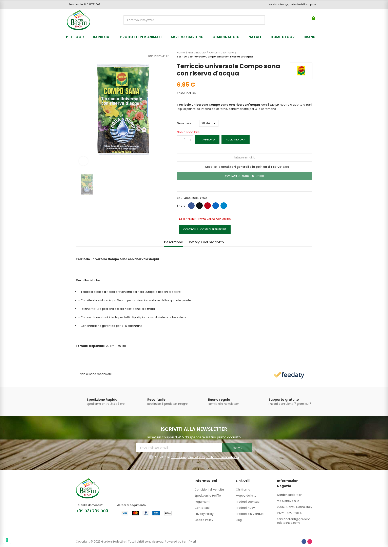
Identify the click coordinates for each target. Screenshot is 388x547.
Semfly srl (189, 542)
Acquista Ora (235, 139)
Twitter (199, 205)
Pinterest (207, 205)
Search (258, 20)
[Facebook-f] (304, 541)
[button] (83, 4)
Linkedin (215, 205)
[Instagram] (309, 541)
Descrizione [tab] (173, 242)
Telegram (223, 205)
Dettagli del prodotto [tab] (206, 242)
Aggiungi (208, 139)
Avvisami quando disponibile (245, 176)
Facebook (191, 205)
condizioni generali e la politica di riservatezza (255, 167)
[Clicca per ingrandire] (83, 161)
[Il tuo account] (320, 20)
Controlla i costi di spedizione (204, 229)
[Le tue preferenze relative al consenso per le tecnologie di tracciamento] (7, 540)
